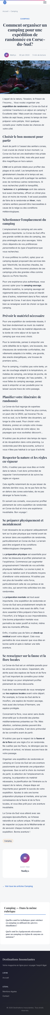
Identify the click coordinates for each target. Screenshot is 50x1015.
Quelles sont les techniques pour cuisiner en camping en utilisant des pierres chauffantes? (24, 923)
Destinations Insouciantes (19, 959)
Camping (14, 11)
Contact (6, 996)
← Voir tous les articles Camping (18, 886)
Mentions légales (10, 991)
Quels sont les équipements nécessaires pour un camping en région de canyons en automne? (24, 934)
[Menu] (44, 2)
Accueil (5, 11)
